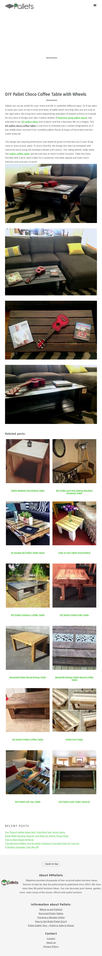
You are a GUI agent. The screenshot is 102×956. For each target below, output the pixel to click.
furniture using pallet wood (72, 118)
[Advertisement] (51, 33)
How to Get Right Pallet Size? (51, 921)
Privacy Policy (51, 946)
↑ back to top (51, 864)
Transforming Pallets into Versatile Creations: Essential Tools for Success (42, 843)
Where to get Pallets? (51, 909)
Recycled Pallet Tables (51, 913)
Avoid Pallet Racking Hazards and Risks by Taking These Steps (37, 836)
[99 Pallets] (19, 7)
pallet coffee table (20, 154)
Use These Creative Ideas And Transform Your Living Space (35, 832)
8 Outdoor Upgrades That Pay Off (22, 847)
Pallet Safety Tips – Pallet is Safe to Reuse (51, 925)
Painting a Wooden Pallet (51, 917)
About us (51, 942)
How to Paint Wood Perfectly (19, 840)
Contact (51, 938)
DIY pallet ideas (30, 122)
